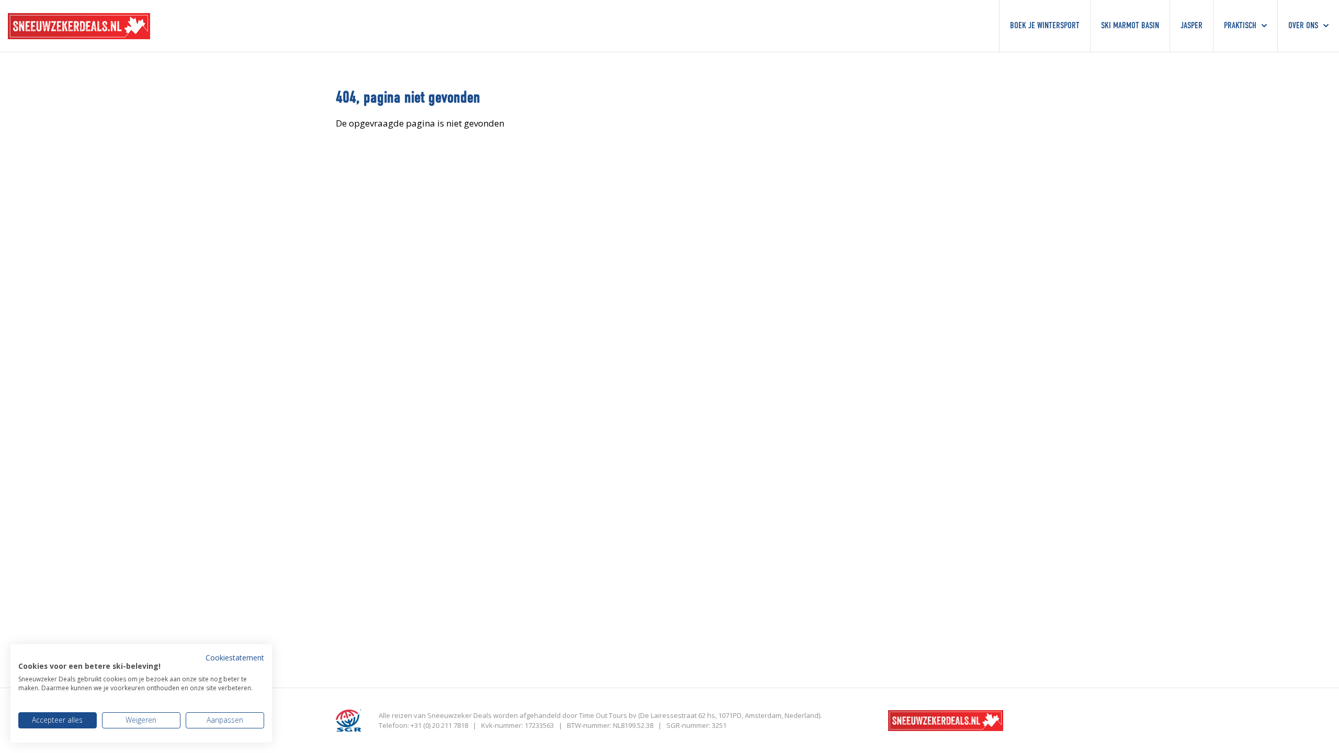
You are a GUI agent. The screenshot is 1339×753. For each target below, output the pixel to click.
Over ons (1303, 25)
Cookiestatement (235, 658)
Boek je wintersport (1045, 25)
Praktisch (1240, 25)
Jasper (1191, 25)
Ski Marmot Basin (1130, 25)
